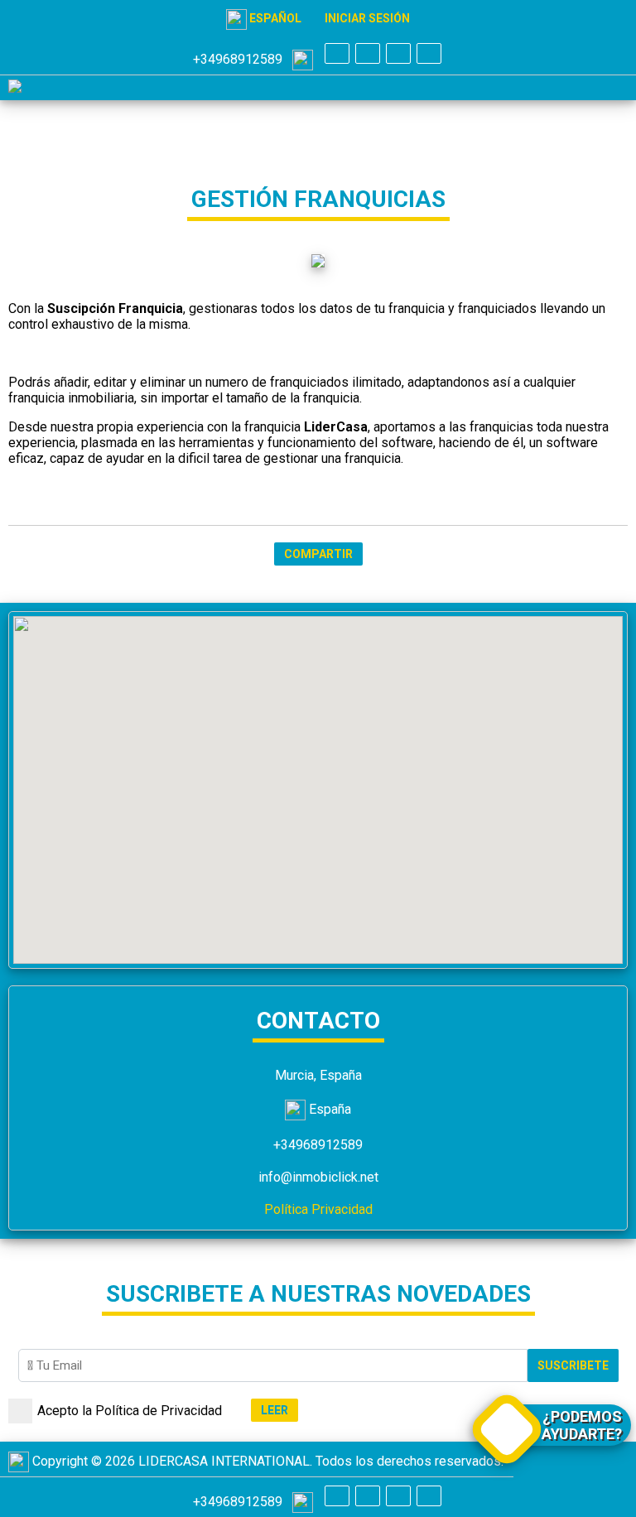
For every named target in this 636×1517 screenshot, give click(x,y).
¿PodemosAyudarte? (582, 1425)
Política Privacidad (318, 1209)
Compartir (318, 554)
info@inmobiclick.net (318, 1177)
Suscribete (573, 1365)
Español (274, 18)
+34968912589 (242, 59)
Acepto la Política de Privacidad (129, 1410)
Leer (274, 1410)
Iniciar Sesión (367, 18)
